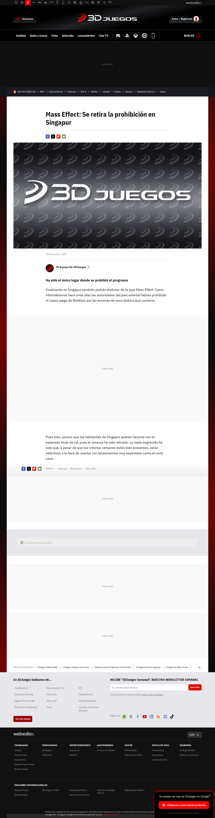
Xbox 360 (90, 468)
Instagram (151, 716)
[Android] (153, 35)
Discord (165, 716)
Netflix (94, 91)
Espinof (73, 755)
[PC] (118, 35)
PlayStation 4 (86, 694)
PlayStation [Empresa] (25, 707)
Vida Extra (47, 755)
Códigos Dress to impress (148, 667)
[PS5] (127, 35)
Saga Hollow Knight (24, 700)
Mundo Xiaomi (21, 769)
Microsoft (52, 700)
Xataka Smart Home (24, 764)
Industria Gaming (23, 694)
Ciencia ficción (56, 91)
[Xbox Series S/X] (135, 35)
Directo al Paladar (106, 750)
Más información (111, 814)
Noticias (62, 468)
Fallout (128, 91)
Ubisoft (106, 91)
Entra (175, 18)
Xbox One (52, 694)
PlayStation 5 (21, 688)
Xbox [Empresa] (87, 700)
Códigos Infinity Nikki (47, 667)
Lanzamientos (86, 35)
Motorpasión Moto (133, 755)
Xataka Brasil (20, 794)
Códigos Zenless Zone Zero (76, 667)
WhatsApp (124, 716)
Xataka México (21, 790)
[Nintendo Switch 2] (144, 35)
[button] (72, 267)
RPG (42, 91)
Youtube (144, 716)
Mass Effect (76, 468)
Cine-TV (103, 35)
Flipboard (58, 137)
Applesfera (19, 759)
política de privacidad (152, 694)
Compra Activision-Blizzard (89, 709)
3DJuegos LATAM (50, 790)
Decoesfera (157, 755)
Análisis (21, 35)
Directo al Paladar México (106, 791)
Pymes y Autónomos (189, 755)
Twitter (53, 137)
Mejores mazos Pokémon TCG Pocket (113, 667)
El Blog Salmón (187, 750)
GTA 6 (83, 91)
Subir (192, 734)
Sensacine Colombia (79, 794)
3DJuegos (107, 18)
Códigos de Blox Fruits (177, 667)
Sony (49, 707)
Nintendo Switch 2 (146, 91)
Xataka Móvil (20, 755)
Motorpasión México (134, 790)
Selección (68, 35)
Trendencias (158, 750)
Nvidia (118, 91)
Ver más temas (22, 718)
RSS (158, 716)
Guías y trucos (38, 35)
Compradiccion (159, 759)
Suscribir (195, 687)
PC (80, 688)
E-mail (64, 137)
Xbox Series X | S (55, 688)
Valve (162, 91)
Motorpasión (131, 750)
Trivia (54, 35)
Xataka (17, 750)
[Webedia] (23, 734)
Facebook (48, 137)
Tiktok (172, 716)
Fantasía (72, 91)
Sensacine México (78, 790)
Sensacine (74, 750)
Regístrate (186, 18)
